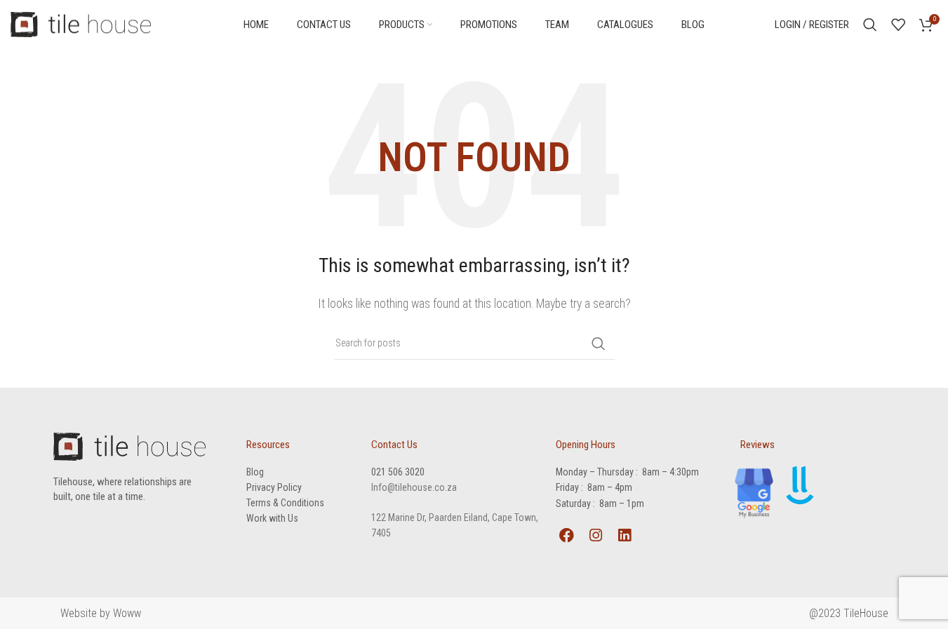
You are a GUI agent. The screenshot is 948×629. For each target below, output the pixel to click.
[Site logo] (81, 23)
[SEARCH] (598, 343)
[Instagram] (595, 535)
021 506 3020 (398, 472)
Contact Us (394, 444)
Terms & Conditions (285, 502)
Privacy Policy (274, 487)
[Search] (870, 25)
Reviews (757, 444)
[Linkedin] (624, 535)
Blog (255, 472)
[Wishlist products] (898, 25)
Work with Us (272, 518)
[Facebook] (566, 535)
